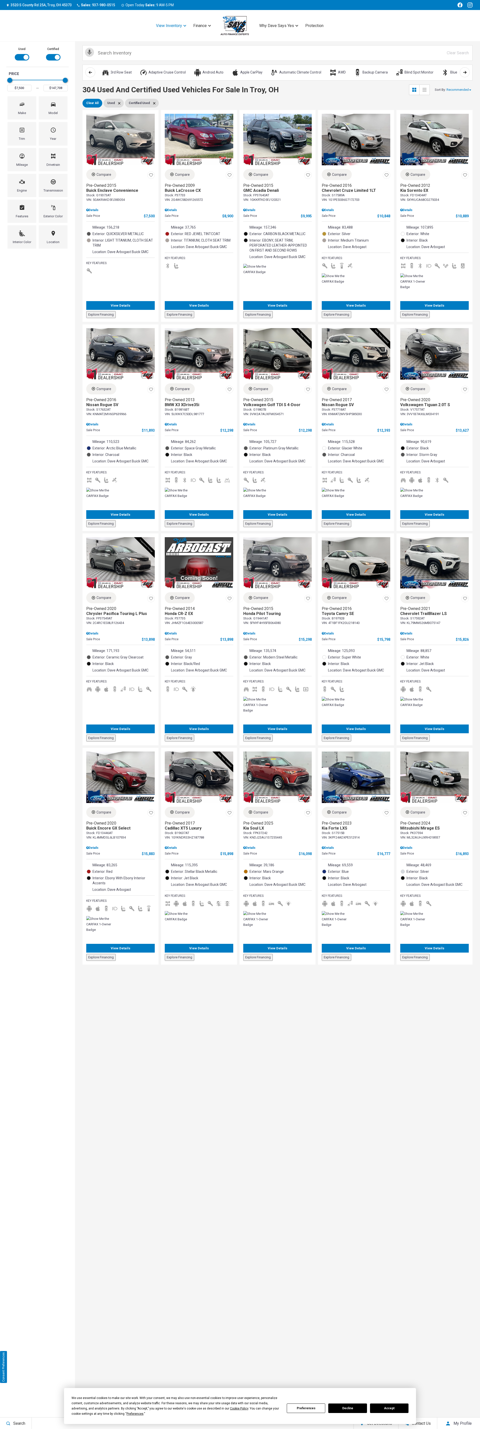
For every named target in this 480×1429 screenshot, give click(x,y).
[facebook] (460, 5)
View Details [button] (120, 305)
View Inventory (169, 25)
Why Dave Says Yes (276, 25)
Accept (389, 1408)
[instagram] (470, 5)
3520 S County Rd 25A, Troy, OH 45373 (41, 5)
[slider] (9, 80)
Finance (200, 25)
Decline (347, 1408)
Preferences (306, 1408)
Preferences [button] (135, 1413)
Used (22, 49)
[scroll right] (465, 72)
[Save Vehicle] (151, 175)
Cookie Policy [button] (239, 1408)
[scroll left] (90, 72)
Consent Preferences (3, 1367)
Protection (314, 25)
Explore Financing (101, 314)
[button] (22, 108)
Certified (53, 49)
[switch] (22, 54)
